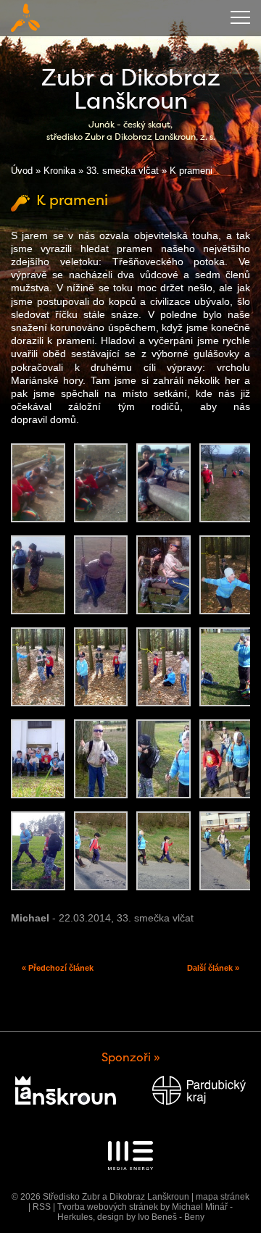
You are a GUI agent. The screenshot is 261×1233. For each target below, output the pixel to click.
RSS (42, 1207)
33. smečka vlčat (122, 170)
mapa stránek (222, 1197)
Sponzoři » (131, 1057)
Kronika (59, 170)
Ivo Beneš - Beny (171, 1217)
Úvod (22, 170)
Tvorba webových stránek (107, 1207)
